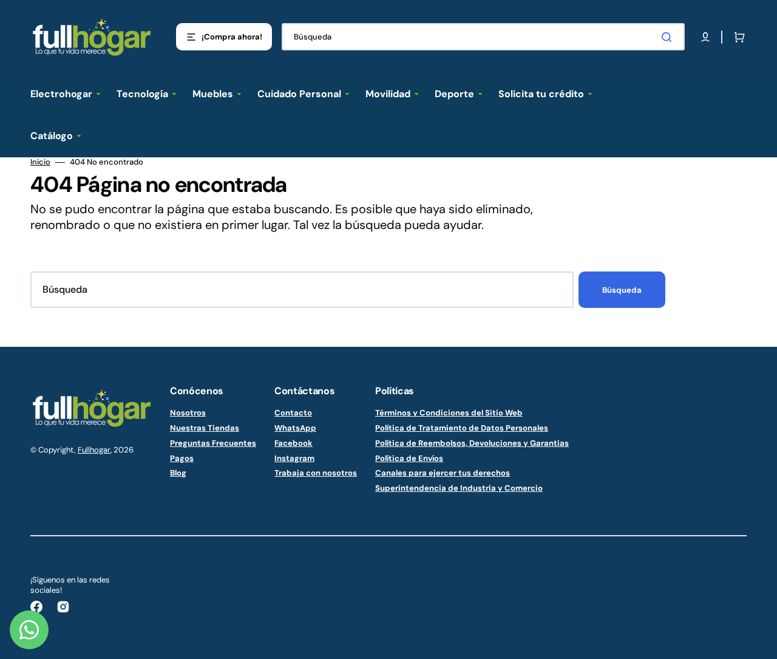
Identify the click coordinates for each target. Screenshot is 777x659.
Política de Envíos (409, 458)
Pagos (182, 458)
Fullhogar (94, 450)
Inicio (40, 162)
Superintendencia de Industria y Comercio (459, 488)
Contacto (293, 413)
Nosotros (188, 413)
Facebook (293, 443)
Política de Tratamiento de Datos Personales (461, 428)
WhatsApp (295, 428)
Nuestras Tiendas (204, 428)
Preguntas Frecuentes (213, 443)
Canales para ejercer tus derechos (442, 473)
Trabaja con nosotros (315, 473)
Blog (178, 473)
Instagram (294, 458)
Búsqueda (622, 290)
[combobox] (483, 36)
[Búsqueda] (669, 37)
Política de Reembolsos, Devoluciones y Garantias (472, 443)
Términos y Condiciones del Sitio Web (449, 413)
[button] (705, 37)
